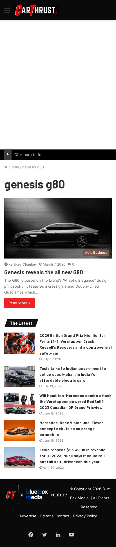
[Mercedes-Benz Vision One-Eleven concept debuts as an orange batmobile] (19, 430)
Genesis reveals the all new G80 (43, 272)
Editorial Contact (54, 516)
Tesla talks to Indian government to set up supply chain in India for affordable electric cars (72, 374)
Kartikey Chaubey (22, 264)
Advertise (27, 516)
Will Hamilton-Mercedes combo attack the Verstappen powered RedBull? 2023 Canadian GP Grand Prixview (75, 401)
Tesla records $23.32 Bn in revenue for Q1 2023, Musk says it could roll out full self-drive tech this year (72, 455)
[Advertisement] (58, 84)
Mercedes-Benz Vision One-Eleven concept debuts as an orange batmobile (71, 428)
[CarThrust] (36, 10)
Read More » (19, 303)
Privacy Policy (85, 516)
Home (13, 167)
